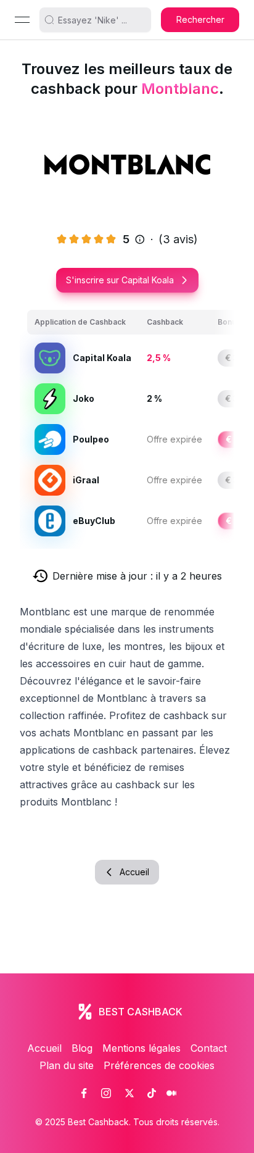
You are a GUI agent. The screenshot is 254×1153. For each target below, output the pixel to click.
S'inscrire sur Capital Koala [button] (120, 280)
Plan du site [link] (66, 1065)
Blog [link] (82, 1048)
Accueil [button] (134, 872)
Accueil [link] (44, 1048)
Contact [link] (208, 1048)
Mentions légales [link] (141, 1048)
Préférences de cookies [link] (159, 1065)
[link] (84, 1093)
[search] (100, 19)
